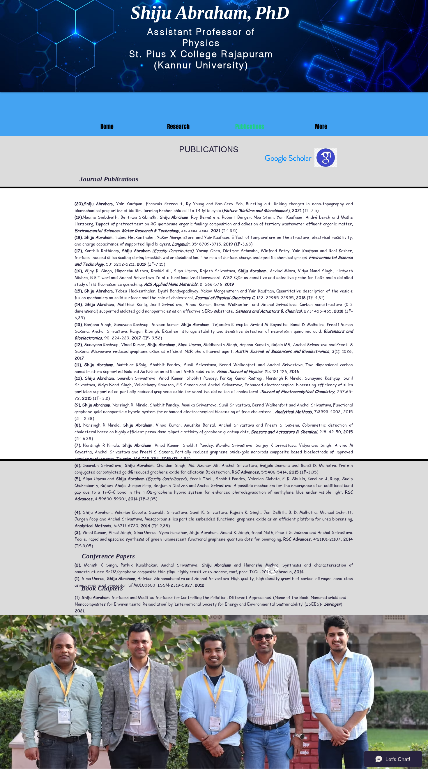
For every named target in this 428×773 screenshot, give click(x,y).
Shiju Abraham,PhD (210, 12)
